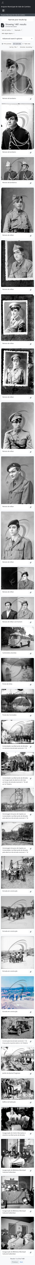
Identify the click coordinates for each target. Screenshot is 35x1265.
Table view (27, 44)
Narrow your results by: (17, 19)
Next (21, 1262)
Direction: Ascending (26, 47)
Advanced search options (12, 38)
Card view (18, 44)
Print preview (7, 44)
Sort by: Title (13, 47)
